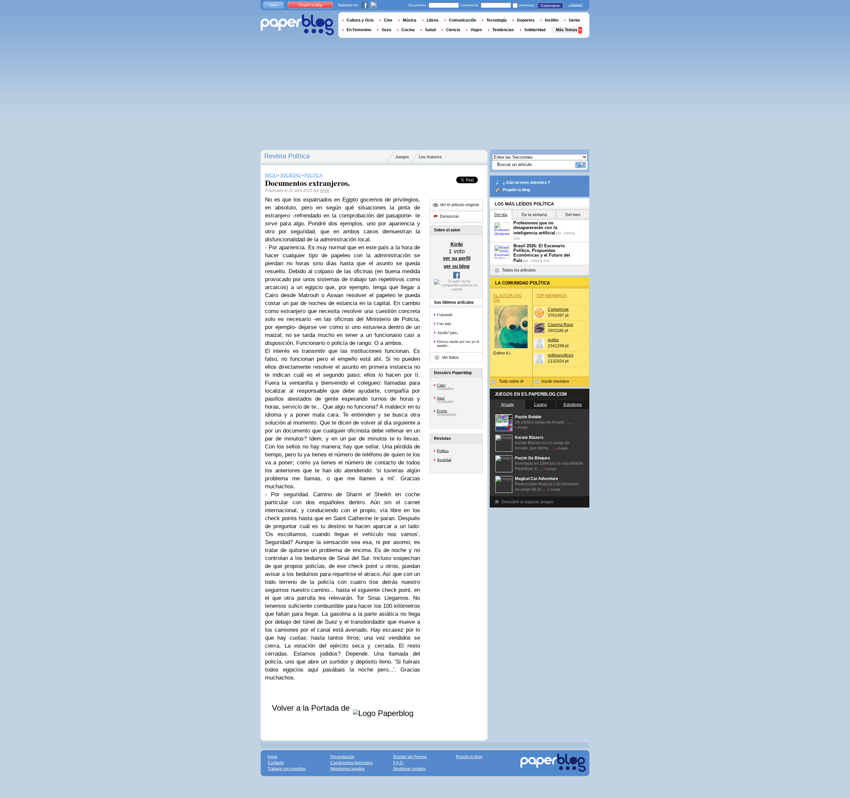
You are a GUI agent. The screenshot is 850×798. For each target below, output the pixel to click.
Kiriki (324, 190)
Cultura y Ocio (360, 20)
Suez (441, 397)
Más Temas (566, 30)
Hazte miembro (555, 381)
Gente (574, 20)
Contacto (276, 762)
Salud (430, 30)
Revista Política (287, 156)
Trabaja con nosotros (287, 768)
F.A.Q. (398, 762)
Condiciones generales (351, 762)
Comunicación (462, 20)
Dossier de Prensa (410, 757)
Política (443, 450)
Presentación (342, 757)
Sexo (386, 30)
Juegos (402, 157)
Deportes (526, 20)
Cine (388, 20)
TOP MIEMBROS (551, 295)
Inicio (273, 5)
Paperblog (297, 25)
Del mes (572, 214)
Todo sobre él (511, 381)
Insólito (551, 20)
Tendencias (503, 30)
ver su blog (456, 266)
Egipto (442, 410)
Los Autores (430, 157)
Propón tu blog (516, 190)
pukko (553, 340)
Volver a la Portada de (312, 707)
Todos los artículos (519, 270)
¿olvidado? (575, 5)
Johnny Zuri (540, 261)
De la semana (534, 214)
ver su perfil (456, 258)
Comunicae (558, 309)
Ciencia (453, 30)
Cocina (408, 30)
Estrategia (572, 404)
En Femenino (359, 30)
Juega (522, 427)
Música (409, 20)
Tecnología (496, 20)
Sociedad (444, 459)
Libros (433, 20)
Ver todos (450, 357)
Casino (540, 404)
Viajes (476, 30)
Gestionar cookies (409, 768)
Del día (500, 214)
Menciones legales (347, 768)
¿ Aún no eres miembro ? (526, 182)
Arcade (507, 404)
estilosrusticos (560, 355)
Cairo (441, 384)
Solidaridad (535, 30)
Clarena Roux (560, 324)
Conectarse (550, 6)
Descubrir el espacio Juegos (527, 502)
